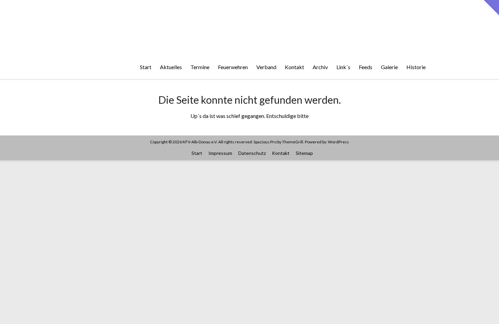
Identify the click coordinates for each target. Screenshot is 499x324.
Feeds (365, 67)
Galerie (389, 67)
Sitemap (304, 153)
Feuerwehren (233, 67)
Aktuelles (171, 67)
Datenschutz (252, 153)
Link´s (343, 67)
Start (145, 67)
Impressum (220, 153)
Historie (416, 67)
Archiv (320, 67)
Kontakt (294, 67)
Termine (199, 67)
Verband (266, 67)
